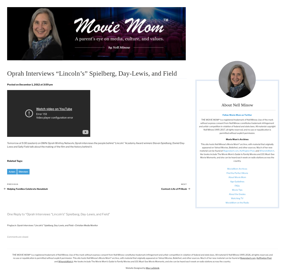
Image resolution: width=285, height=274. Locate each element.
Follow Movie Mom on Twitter (237, 115)
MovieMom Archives (237, 168)
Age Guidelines (237, 181)
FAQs (237, 185)
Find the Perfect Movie (237, 173)
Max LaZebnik (152, 268)
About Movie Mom (237, 177)
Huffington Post (247, 150)
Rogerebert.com (231, 150)
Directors (23, 171)
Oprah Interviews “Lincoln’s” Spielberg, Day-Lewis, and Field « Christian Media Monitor (57, 225)
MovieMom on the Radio (237, 202)
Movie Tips (237, 190)
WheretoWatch (266, 150)
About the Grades (237, 194)
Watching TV (237, 198)
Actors (12, 171)
